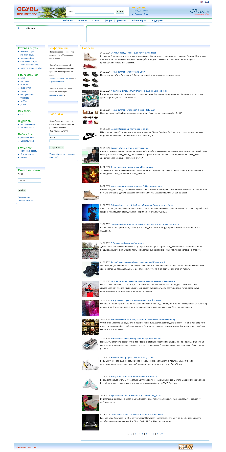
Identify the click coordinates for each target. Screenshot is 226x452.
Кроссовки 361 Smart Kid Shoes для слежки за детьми (136, 396)
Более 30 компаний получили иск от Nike (130, 129)
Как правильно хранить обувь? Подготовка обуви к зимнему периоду (143, 319)
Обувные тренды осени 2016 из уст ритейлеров (133, 53)
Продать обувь (141, 11)
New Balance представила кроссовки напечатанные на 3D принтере (143, 281)
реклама (121, 20)
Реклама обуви (141, 14)
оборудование (27, 94)
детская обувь (27, 58)
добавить (68, 20)
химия (23, 91)
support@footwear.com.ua (60, 78)
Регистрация (24, 197)
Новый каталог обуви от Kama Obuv (128, 72)
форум (108, 20)
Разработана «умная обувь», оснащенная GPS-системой (138, 262)
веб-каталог (27, 14)
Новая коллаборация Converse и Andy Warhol (132, 357)
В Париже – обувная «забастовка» (127, 243)
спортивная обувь (29, 61)
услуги (23, 104)
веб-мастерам (139, 20)
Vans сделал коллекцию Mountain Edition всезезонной (136, 186)
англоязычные (27, 128)
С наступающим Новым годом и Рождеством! (132, 167)
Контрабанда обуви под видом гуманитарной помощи (136, 300)
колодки (24, 84)
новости (82, 20)
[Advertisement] (76, 2)
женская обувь (27, 55)
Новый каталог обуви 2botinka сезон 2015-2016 (133, 110)
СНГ (23, 114)
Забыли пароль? (26, 200)
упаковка (25, 98)
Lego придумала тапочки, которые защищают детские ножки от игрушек (145, 224)
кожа (23, 78)
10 (161, 434)
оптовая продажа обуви (32, 68)
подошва (25, 81)
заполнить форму (56, 95)
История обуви (28, 154)
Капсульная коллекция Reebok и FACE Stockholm (134, 376)
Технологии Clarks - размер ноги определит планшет (136, 338)
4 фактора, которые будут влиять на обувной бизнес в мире (139, 91)
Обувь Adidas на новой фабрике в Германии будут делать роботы (142, 205)
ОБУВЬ (27, 9)
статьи (95, 20)
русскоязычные (28, 124)
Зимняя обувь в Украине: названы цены (129, 148)
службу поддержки (57, 82)
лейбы (24, 101)
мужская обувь (27, 51)
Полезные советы (29, 151)
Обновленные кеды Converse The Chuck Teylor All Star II (137, 415)
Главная (21, 28)
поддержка (157, 20)
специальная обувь (30, 65)
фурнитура (26, 88)
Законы (24, 157)
